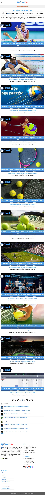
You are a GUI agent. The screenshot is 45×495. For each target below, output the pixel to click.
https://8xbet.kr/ (31, 454)
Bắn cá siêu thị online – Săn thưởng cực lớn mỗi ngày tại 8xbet (16, 406)
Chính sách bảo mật (5, 483)
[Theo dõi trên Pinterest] (26, 467)
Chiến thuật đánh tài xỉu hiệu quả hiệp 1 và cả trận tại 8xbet (15, 417)
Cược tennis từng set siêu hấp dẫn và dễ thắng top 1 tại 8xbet (16, 428)
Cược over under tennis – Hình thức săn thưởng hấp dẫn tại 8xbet (22, 330)
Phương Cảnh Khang (5, 481)
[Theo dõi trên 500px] (30, 467)
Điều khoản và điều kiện (6, 488)
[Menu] (1, 2)
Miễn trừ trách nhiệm (5, 486)
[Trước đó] (13, 400)
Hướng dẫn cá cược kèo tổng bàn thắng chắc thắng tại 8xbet (16, 421)
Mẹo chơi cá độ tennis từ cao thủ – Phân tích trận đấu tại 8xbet (22, 236)
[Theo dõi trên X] (24, 467)
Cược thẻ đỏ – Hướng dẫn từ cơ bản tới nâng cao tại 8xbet (15, 424)
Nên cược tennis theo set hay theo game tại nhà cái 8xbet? (22, 204)
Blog (3, 472)
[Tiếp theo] (32, 400)
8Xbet (8, 13)
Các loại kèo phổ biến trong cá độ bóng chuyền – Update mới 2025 (22, 48)
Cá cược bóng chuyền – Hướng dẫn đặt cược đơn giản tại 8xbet (22, 110)
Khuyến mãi (4, 479)
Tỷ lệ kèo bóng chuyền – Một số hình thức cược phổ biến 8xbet (22, 141)
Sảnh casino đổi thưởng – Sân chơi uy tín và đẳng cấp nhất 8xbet (17, 410)
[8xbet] (22, 2)
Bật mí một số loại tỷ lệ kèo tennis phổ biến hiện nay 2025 (22, 392)
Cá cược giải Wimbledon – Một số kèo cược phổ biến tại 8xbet (22, 267)
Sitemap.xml (26, 456)
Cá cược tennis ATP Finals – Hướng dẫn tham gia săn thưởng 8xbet (22, 298)
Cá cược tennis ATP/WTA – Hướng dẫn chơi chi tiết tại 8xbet (22, 361)
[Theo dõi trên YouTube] (29, 467)
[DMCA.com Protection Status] (4, 458)
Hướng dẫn (4, 477)
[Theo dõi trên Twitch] (32, 467)
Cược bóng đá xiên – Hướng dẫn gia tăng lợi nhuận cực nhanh (16, 431)
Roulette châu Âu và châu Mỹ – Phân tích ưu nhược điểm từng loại (17, 413)
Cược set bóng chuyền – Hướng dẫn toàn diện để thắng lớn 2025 (22, 79)
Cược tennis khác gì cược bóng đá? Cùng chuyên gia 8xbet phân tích (22, 173)
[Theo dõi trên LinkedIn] (27, 467)
